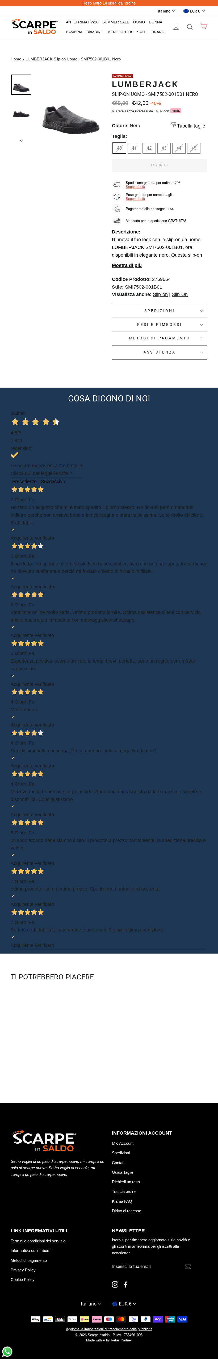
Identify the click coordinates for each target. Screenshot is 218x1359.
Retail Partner (121, 1340)
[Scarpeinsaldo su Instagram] (115, 1284)
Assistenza (160, 352)
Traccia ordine (124, 1191)
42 (149, 148)
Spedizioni (159, 311)
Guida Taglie (122, 1172)
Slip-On (180, 294)
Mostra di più (127, 265)
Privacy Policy (23, 1270)
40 (119, 148)
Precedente (24, 481)
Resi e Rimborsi (159, 324)
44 (179, 148)
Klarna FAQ (122, 1201)
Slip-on (160, 294)
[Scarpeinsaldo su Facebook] (125, 1284)
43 (164, 148)
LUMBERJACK (145, 84)
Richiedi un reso (126, 1182)
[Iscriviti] (188, 1267)
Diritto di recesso (126, 1211)
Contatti (118, 1162)
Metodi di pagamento (159, 338)
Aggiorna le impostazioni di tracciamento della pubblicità (109, 1329)
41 (134, 148)
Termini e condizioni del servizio (38, 1241)
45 (193, 148)
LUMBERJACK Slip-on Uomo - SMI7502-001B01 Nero (73, 59)
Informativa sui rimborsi (31, 1250)
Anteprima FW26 (82, 22)
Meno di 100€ (120, 32)
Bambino (94, 32)
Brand (158, 32)
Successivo (53, 481)
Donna (155, 22)
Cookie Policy (23, 1279)
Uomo (139, 22)
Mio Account (122, 1143)
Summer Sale (115, 22)
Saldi (142, 32)
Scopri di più (135, 186)
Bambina (74, 32)
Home (16, 59)
